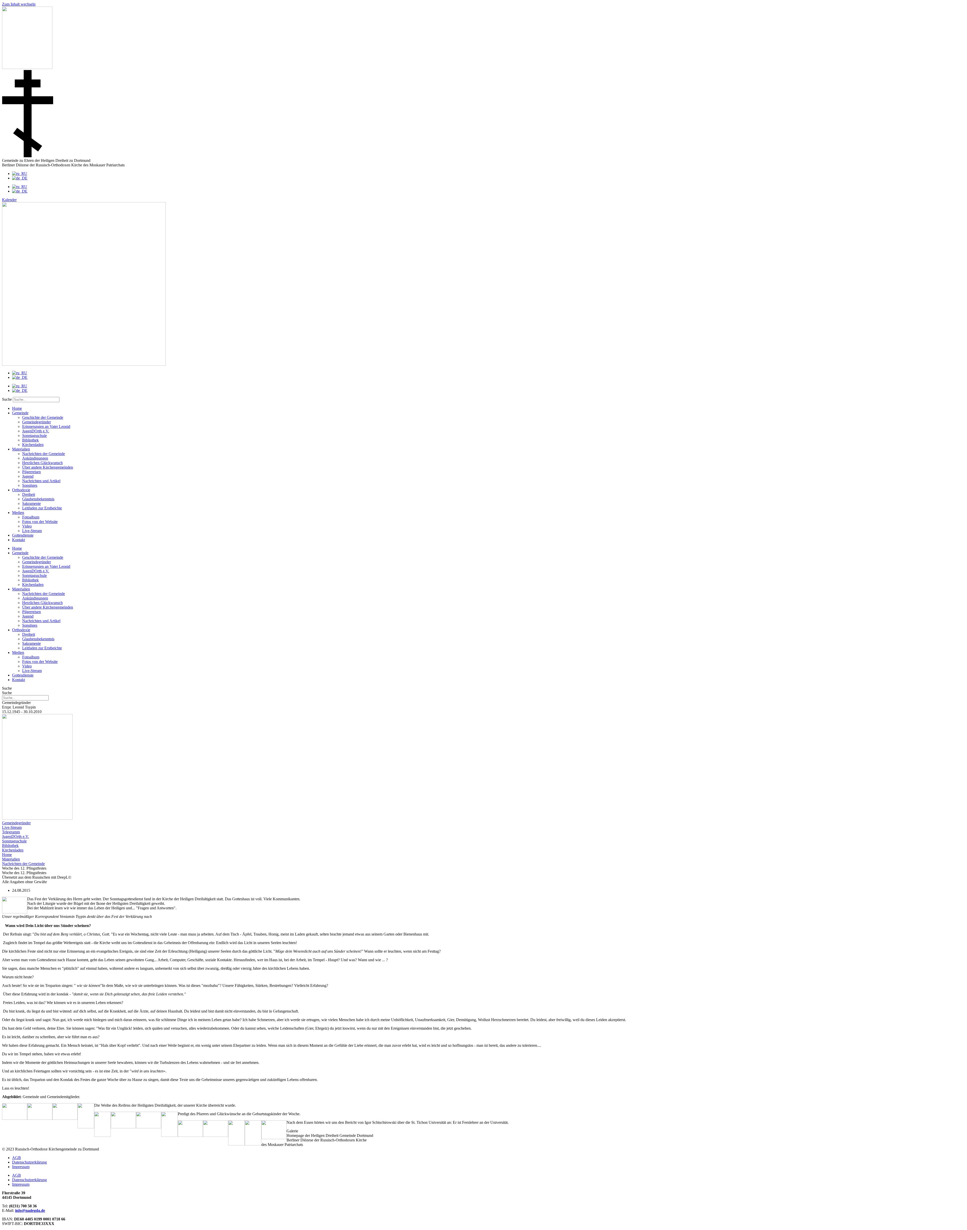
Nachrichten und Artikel (41, 481)
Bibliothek (30, 440)
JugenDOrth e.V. (35, 431)
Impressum (20, 1167)
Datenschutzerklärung (29, 1162)
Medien (18, 512)
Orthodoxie (21, 490)
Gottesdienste (22, 535)
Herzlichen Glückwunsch (42, 463)
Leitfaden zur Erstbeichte (42, 508)
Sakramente (31, 503)
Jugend (27, 476)
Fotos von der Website (40, 521)
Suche (7, 399)
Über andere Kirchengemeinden (47, 467)
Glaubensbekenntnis (38, 499)
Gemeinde (20, 413)
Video (27, 526)
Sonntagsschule (34, 435)
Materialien (21, 449)
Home (17, 408)
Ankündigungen (35, 458)
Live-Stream (32, 531)
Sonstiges (29, 485)
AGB (16, 1158)
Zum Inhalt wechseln (19, 4)
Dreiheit (28, 494)
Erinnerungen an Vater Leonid (46, 426)
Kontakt (18, 540)
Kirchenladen (33, 444)
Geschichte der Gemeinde (42, 417)
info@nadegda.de (30, 1210)
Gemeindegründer (36, 422)
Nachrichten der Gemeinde (43, 454)
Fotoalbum (30, 517)
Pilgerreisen (31, 472)
